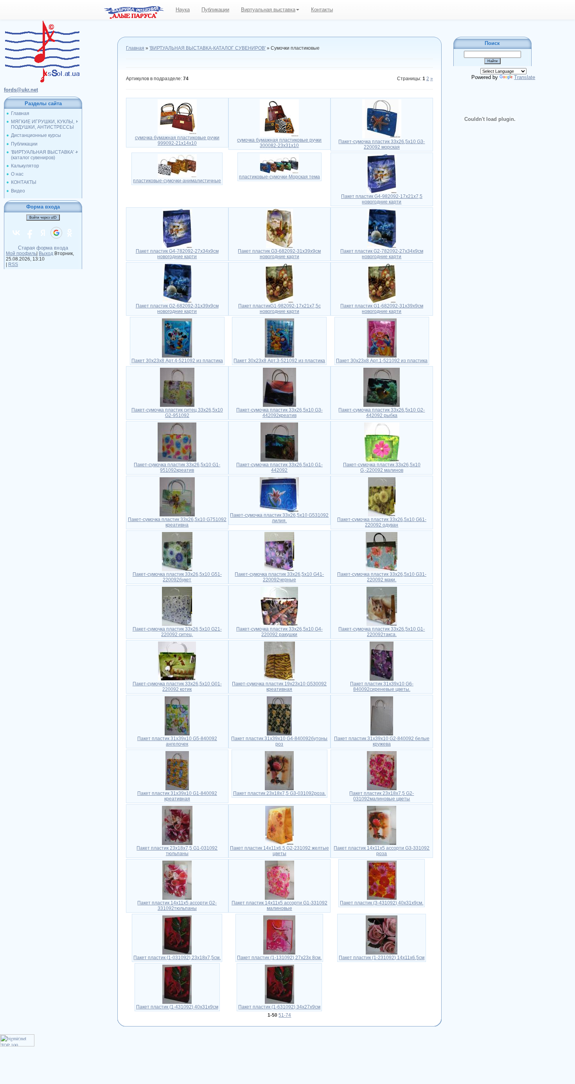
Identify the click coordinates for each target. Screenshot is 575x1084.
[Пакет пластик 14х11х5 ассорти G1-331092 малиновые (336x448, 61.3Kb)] (279, 880)
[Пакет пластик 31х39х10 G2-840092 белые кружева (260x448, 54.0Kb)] (381, 715)
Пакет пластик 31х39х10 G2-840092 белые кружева (381, 741)
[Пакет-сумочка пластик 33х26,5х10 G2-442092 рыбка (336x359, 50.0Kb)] (381, 387)
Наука (183, 10)
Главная (135, 48)
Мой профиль (21, 253)
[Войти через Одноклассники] (69, 233)
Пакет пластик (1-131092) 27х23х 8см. (279, 957)
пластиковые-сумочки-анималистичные (177, 180)
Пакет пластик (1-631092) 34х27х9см (279, 1007)
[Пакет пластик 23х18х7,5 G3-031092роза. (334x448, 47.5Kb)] (279, 770)
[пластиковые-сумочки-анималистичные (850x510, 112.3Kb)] (177, 165)
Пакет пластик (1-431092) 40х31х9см (177, 1007)
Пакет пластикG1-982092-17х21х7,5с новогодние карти (279, 308)
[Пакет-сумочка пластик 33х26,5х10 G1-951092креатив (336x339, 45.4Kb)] (177, 441)
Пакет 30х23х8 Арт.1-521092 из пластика (382, 360)
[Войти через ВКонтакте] (16, 233)
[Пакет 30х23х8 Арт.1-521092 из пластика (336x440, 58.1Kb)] (382, 337)
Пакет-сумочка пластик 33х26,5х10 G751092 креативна (177, 522)
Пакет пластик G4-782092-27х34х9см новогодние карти (177, 253)
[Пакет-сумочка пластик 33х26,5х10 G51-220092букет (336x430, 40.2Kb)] (177, 551)
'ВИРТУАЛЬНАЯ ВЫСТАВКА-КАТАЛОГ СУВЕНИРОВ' (207, 48)
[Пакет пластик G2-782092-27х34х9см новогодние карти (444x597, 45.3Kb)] (381, 228)
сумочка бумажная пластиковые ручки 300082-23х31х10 (279, 142)
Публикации (215, 10)
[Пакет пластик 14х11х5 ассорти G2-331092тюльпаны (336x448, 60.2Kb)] (177, 880)
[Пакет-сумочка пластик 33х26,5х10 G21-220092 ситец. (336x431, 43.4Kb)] (177, 606)
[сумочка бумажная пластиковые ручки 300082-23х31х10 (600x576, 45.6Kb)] (279, 117)
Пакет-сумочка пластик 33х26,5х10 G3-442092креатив (279, 412)
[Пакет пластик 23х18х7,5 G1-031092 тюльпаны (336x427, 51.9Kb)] (177, 825)
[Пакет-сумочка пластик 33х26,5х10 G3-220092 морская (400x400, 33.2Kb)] (381, 118)
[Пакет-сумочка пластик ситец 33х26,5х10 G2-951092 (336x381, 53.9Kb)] (177, 387)
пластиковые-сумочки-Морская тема (279, 177)
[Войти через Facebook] (30, 233)
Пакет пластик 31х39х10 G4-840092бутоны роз (279, 741)
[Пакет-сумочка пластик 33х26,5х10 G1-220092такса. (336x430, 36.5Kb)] (382, 606)
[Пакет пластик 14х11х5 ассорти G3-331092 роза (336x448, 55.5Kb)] (381, 825)
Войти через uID (43, 217)
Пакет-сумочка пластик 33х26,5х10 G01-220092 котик (177, 686)
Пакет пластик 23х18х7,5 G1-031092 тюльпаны (177, 850)
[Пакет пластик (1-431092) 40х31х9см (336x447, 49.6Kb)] (177, 984)
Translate (524, 77)
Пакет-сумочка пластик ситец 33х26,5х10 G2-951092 (177, 412)
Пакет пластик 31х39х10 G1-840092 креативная (177, 796)
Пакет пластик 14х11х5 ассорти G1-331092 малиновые (279, 905)
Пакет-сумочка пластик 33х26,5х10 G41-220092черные (279, 577)
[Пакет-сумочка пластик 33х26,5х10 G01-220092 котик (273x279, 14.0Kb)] (177, 660)
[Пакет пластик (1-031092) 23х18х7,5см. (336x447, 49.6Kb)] (177, 934)
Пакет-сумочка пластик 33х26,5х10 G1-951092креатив (177, 467)
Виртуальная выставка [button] (268, 10)
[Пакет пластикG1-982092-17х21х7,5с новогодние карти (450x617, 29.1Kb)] (279, 283)
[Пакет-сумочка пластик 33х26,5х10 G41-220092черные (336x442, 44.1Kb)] (279, 551)
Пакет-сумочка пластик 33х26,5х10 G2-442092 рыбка (381, 412)
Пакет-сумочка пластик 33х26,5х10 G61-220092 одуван (381, 522)
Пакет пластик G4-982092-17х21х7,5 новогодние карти (381, 199)
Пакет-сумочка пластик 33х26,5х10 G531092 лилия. (279, 517)
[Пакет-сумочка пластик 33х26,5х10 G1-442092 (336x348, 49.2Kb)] (279, 441)
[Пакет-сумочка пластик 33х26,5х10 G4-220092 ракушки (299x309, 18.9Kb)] (279, 606)
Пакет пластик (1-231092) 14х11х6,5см (381, 957)
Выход (46, 253)
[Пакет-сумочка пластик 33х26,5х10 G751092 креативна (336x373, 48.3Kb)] (177, 496)
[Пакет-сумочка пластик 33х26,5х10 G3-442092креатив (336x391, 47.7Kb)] (279, 387)
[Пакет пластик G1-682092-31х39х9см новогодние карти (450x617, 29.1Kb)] (382, 283)
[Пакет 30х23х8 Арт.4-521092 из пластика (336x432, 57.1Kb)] (177, 337)
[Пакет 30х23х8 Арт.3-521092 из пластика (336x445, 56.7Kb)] (279, 337)
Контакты (322, 10)
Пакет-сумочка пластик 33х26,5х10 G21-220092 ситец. (177, 631)
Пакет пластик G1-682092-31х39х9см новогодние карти (381, 308)
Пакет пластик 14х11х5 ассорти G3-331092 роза (381, 850)
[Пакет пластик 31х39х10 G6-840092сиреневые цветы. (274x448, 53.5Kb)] (382, 660)
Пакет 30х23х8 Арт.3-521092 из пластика (279, 360)
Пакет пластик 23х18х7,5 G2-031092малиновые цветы (381, 796)
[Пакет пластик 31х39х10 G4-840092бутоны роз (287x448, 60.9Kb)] (279, 715)
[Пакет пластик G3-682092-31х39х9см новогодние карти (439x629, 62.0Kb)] (279, 228)
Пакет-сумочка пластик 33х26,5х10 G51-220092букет (177, 577)
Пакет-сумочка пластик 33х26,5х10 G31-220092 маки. (381, 577)
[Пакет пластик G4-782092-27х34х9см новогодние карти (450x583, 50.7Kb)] (177, 228)
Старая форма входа (43, 248)
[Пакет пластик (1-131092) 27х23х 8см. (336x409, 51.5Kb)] (279, 934)
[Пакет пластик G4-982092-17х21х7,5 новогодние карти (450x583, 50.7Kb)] (382, 173)
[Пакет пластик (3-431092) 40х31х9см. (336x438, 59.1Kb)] (382, 880)
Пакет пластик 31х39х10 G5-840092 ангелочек (177, 741)
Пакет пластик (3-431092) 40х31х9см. (381, 903)
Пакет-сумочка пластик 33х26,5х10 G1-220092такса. (381, 631)
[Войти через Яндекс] (43, 233)
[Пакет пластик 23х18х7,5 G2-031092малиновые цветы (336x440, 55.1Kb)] (382, 770)
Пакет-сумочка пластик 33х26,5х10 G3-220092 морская (381, 144)
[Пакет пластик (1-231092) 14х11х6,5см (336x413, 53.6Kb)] (381, 934)
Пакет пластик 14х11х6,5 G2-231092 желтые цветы (279, 850)
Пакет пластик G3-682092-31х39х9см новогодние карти (279, 253)
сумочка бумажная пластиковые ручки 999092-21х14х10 (177, 140)
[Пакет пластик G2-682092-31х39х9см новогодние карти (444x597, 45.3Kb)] (177, 283)
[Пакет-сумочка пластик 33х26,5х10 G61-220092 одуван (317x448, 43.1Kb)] (381, 496)
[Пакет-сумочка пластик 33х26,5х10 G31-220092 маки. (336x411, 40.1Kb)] (381, 551)
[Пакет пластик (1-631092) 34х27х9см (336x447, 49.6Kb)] (279, 984)
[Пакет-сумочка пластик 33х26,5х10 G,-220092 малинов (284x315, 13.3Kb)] (381, 441)
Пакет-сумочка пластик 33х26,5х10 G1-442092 (279, 467)
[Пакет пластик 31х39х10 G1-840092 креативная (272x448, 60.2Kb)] (177, 770)
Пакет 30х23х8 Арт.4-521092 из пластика (177, 360)
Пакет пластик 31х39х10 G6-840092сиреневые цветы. (381, 686)
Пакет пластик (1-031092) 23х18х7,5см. (177, 957)
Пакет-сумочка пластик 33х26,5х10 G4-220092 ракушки (279, 631)
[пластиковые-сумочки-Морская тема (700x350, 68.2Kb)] (279, 163)
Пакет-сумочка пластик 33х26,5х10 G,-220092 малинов (381, 467)
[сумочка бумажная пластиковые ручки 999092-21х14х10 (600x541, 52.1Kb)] (177, 116)
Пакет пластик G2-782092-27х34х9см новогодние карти (381, 253)
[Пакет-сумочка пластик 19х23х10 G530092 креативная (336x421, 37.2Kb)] (279, 660)
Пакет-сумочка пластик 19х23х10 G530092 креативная (279, 686)
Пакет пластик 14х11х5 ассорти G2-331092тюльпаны (177, 905)
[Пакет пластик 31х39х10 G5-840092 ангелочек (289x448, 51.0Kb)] (177, 715)
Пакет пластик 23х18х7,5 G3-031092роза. (279, 793)
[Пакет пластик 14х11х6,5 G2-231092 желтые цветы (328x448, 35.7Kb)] (279, 825)
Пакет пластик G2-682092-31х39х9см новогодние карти (177, 308)
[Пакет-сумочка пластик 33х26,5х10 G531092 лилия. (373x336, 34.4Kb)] (279, 494)
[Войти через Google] (56, 233)
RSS (13, 264)
